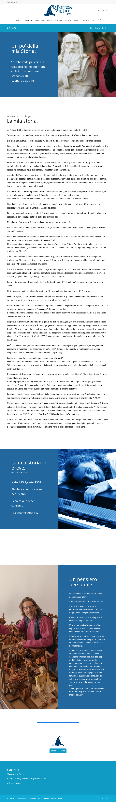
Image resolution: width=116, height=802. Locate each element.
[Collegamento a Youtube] (102, 10)
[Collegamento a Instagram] (107, 10)
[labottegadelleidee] (58, 10)
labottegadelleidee (25, 798)
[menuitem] (18, 20)
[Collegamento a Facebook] (98, 10)
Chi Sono (12, 27)
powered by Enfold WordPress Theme (47, 798)
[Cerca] (100, 20)
